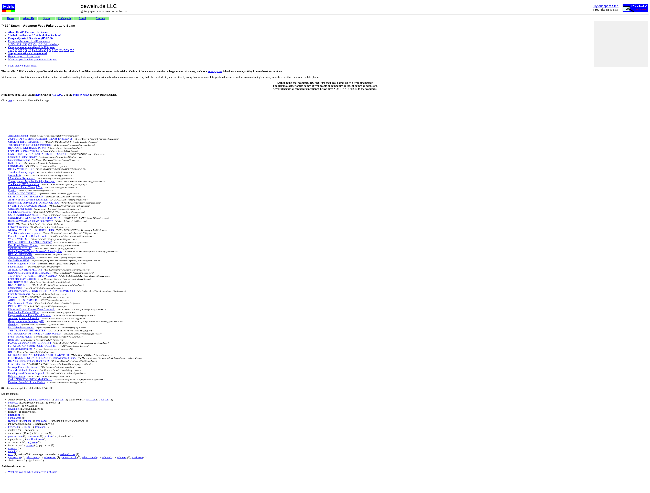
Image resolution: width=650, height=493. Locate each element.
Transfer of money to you (21, 172)
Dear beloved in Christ (20, 303)
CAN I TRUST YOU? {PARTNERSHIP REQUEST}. (38, 153)
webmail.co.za (67, 454)
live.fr (27, 426)
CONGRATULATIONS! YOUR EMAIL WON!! (35, 217)
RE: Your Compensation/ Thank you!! (28, 361)
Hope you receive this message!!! (26, 321)
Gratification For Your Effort (23, 312)
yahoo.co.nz (32, 457)
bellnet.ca (13, 402)
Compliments (15, 287)
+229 (18, 44)
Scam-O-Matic (81, 94)
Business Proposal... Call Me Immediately (30, 220)
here (37, 94)
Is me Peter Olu (16, 364)
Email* (12, 190)
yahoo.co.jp (14, 457)
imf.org (27, 420)
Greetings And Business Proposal (26, 373)
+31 (35, 44)
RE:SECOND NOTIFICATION (25, 196)
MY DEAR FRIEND (19, 211)
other (55, 44)
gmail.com (14, 414)
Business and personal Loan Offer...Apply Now (33, 202)
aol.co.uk (91, 399)
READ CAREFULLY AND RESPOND (30, 242)
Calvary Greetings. (18, 227)
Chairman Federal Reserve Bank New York (31, 309)
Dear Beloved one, (18, 281)
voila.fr (12, 451)
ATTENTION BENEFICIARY (25, 269)
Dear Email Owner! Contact (23, 245)
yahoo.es (121, 457)
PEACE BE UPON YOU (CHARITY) (29, 342)
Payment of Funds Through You (25, 187)
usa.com (12, 448)
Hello (11, 223)
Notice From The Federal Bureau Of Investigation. (35, 251)
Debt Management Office (21, 263)
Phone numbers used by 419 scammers (29, 41)
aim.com (59, 399)
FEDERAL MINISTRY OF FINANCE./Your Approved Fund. (42, 357)
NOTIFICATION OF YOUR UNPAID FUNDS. (34, 333)
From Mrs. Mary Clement (22, 278)
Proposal (12, 297)
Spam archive (15, 65)
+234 (24, 44)
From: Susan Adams (19, 294)
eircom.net (13, 408)
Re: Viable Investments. (21, 327)
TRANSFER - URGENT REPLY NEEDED (32, 275)
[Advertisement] (621, 44)
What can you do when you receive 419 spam (32, 59)
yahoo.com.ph (89, 457)
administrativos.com (39, 399)
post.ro (48, 436)
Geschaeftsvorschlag (19, 160)
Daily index (30, 65)
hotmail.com (14, 417)
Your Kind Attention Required (24, 233)
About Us (28, 18)
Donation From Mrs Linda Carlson (26, 382)
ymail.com (137, 457)
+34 (44, 44)
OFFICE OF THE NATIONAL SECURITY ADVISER (38, 354)
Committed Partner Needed (22, 156)
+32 (40, 44)
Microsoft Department (20, 348)
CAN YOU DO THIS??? (22, 193)
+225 (12, 44)
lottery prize (215, 71)
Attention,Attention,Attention (23, 318)
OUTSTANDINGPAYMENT (24, 214)
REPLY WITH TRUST (21, 169)
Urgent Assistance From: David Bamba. (29, 315)
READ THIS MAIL (19, 284)
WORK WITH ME (18, 239)
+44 (49, 44)
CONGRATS (15, 166)
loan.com (40, 426)
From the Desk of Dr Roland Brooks (27, 236)
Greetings (13, 324)
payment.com (15, 436)
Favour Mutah (15, 266)
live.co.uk (13, 426)
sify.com (32, 442)
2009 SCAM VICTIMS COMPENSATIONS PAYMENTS (40, 138)
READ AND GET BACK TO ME (27, 147)
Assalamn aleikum (18, 135)
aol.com (105, 399)
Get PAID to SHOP (18, 260)
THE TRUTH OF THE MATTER (27, 330)
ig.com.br (13, 420)
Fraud (82, 18)
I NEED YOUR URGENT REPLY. (27, 205)
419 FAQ (57, 94)
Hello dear (13, 339)
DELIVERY (15, 306)
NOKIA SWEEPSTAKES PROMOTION (31, 230)
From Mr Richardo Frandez (23, 370)
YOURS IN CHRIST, (20, 248)
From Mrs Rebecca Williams (23, 150)
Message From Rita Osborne (23, 367)
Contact (100, 18)
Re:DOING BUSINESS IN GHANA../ (29, 272)
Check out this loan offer (21, 257)
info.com (41, 420)
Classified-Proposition (20, 208)
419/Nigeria (64, 18)
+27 (30, 44)
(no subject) (14, 175)
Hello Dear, (14, 163)
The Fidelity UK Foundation (23, 184)
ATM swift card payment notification (28, 199)
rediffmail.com (35, 439)
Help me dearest (16, 376)
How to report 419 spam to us (24, 56)
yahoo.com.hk (69, 457)
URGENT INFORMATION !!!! (25, 141)
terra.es (30, 445)
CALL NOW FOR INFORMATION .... (30, 379)
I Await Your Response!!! (21, 178)
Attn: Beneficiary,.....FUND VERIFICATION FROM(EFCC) (41, 290)
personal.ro (33, 436)
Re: (10, 351)
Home (10, 18)
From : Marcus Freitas (20, 336)
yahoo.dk (107, 457)
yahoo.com (50, 457)
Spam (46, 18)
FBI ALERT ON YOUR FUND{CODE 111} (33, 345)
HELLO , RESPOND (20, 254)
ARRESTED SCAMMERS (23, 300)
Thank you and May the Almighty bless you (31, 181)
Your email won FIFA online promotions (29, 144)
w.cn (10, 454)
